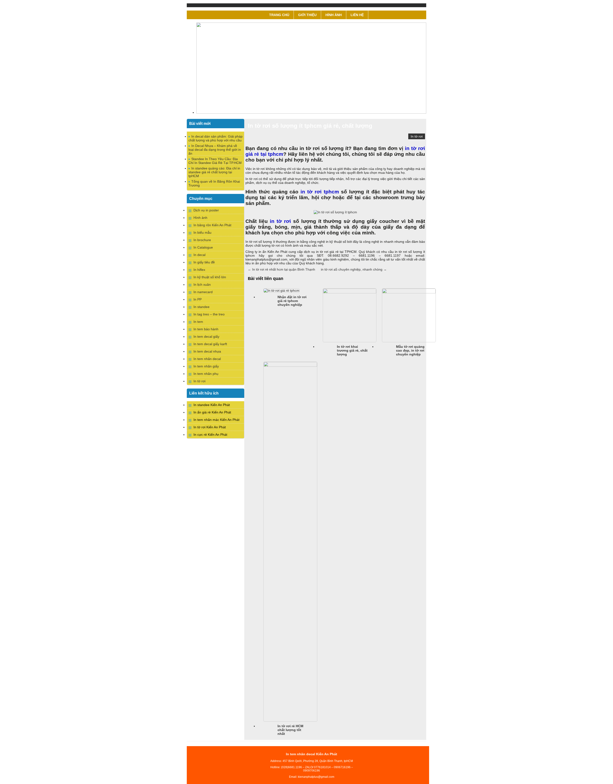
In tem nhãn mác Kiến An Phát (216, 420)
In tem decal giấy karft (210, 344)
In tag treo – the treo (209, 314)
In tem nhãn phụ (205, 374)
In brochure (202, 240)
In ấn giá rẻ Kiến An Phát (212, 412)
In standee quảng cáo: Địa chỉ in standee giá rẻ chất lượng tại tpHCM (214, 172)
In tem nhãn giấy (206, 366)
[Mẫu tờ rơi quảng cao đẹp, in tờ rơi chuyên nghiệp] (409, 292)
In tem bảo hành (205, 329)
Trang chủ (279, 15)
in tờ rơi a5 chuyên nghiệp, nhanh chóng (354, 269)
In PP (197, 299)
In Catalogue (203, 247)
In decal (199, 255)
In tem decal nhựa (207, 351)
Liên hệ (357, 15)
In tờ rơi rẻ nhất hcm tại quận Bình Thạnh (281, 269)
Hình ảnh (333, 15)
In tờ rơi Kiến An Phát (209, 427)
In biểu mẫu (202, 232)
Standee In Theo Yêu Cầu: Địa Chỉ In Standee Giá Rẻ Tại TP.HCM (215, 161)
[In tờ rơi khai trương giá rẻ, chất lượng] (350, 292)
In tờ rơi (417, 136)
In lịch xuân (202, 284)
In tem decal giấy (206, 336)
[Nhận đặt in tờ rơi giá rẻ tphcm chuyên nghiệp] (281, 290)
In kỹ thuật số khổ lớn (209, 277)
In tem (198, 322)
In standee (201, 307)
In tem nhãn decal (207, 359)
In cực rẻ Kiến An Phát (210, 434)
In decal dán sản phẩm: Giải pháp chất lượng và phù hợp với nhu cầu (215, 138)
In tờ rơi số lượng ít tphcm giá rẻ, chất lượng (310, 125)
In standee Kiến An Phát (211, 405)
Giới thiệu (307, 15)
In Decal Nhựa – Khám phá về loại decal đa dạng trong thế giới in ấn (214, 149)
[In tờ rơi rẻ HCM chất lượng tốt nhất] (290, 365)
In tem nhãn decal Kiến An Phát (311, 754)
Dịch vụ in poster (206, 210)
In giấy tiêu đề (204, 262)
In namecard (203, 292)
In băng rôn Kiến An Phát (212, 225)
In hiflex (199, 270)
